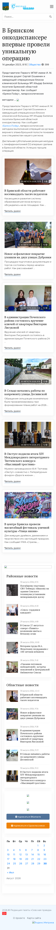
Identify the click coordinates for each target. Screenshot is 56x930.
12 (20, 854)
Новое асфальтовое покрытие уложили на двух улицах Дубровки (27, 255)
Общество (35, 64)
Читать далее (12, 211)
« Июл (10, 872)
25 (14, 863)
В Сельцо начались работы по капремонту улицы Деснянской (25, 392)
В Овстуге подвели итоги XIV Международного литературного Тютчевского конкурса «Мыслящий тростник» (26, 459)
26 (20, 863)
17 (8, 859)
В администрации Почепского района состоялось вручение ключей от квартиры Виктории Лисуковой (25, 322)
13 (26, 854)
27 (26, 863)
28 (32, 863)
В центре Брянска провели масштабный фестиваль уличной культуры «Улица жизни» (26, 527)
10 (8, 854)
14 (32, 854)
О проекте (19, 918)
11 (14, 854)
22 (38, 859)
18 (14, 859)
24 (8, 863)
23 (45, 859)
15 (38, 854)
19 (20, 859)
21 (32, 859)
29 (38, 863)
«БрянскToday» (10, 125)
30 (45, 863)
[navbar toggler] (52, 6)
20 (26, 859)
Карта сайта (34, 918)
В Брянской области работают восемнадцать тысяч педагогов (25, 192)
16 (45, 854)
